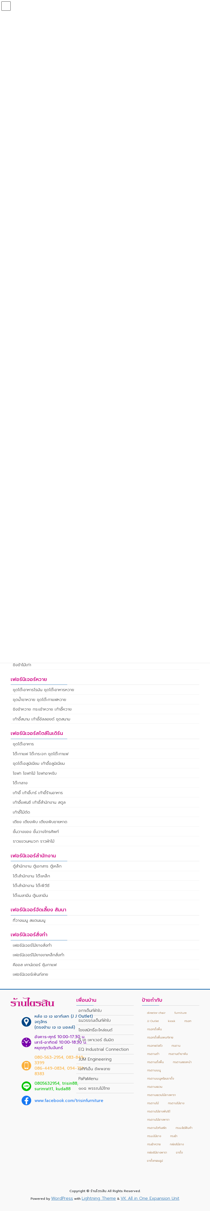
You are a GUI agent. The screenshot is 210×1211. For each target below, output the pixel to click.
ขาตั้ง (179, 1152)
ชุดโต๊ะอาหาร (23, 744)
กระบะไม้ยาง (154, 1136)
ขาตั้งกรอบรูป (155, 1161)
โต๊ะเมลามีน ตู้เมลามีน (30, 895)
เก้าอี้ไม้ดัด (21, 812)
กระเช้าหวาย (154, 1144)
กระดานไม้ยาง (176, 1103)
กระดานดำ (153, 1054)
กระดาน (175, 1046)
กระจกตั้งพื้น (154, 1029)
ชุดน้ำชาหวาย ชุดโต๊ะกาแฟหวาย (39, 700)
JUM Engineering (95, 1059)
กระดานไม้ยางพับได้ (158, 1111)
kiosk (171, 1021)
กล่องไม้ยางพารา (157, 1152)
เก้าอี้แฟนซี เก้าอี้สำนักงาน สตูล (39, 802)
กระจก (187, 1021)
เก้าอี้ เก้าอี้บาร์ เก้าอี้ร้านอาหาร (38, 793)
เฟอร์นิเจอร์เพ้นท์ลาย (30, 974)
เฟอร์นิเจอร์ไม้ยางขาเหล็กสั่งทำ (38, 955)
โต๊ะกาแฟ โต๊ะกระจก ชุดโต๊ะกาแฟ (40, 754)
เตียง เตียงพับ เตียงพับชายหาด (40, 822)
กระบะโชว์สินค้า (184, 1128)
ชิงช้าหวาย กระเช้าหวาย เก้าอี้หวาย (42, 709)
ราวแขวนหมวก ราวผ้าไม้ (33, 841)
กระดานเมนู (154, 1070)
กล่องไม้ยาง (177, 1144)
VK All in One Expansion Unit (150, 1198)
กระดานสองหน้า (182, 1062)
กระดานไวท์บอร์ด (157, 1128)
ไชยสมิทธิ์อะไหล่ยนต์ (95, 1030)
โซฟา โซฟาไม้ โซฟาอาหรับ (35, 773)
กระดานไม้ (153, 1103)
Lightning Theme (99, 1198)
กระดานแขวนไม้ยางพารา (161, 1095)
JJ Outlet (153, 1021)
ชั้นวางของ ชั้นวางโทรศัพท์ (36, 832)
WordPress (62, 1198)
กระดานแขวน (154, 1087)
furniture (180, 1013)
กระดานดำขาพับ (178, 1054)
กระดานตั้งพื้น (155, 1062)
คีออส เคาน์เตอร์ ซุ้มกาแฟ (35, 965)
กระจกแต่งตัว (154, 1046)
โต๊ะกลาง (20, 783)
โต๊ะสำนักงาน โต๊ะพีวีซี (31, 886)
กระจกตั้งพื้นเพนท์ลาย (160, 1037)
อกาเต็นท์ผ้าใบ (90, 1010)
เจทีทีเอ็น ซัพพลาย (94, 1069)
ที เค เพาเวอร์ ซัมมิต (96, 1040)
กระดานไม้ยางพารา (158, 1120)
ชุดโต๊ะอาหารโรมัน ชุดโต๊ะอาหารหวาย (43, 690)
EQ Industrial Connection (103, 1049)
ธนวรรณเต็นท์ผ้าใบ (94, 1020)
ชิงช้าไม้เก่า (22, 665)
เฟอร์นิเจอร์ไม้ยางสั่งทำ (32, 945)
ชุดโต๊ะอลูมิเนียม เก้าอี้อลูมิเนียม (39, 763)
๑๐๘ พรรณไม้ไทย (94, 1088)
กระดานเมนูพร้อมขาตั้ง (160, 1079)
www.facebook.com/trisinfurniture (68, 1101)
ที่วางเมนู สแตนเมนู (29, 920)
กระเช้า (173, 1136)
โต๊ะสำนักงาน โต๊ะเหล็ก (31, 876)
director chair (156, 1013)
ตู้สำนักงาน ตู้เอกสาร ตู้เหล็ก (37, 866)
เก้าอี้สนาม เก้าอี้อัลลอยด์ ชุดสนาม (41, 719)
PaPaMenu (88, 1079)
